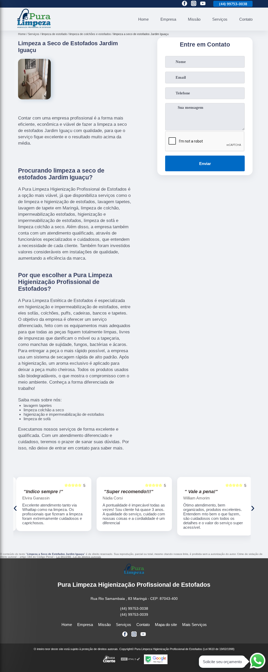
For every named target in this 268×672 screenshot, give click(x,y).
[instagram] (193, 4)
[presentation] (15, 507)
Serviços (219, 19)
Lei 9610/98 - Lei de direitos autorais (78, 556)
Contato (246, 19)
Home (143, 19)
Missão (194, 19)
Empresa (168, 19)
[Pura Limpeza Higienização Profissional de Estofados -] (34, 27)
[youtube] (202, 4)
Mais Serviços (194, 624)
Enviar (205, 163)
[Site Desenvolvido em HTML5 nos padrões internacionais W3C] (130, 659)
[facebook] (184, 4)
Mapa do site (166, 624)
